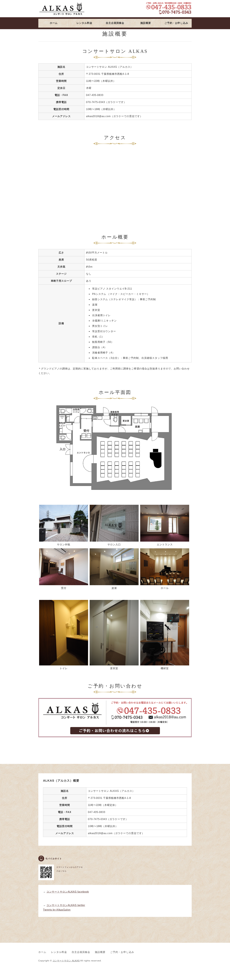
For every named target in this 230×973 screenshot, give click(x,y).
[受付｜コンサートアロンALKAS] (63, 582)
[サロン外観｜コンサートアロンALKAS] (63, 539)
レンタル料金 (84, 23)
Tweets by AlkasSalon (57, 909)
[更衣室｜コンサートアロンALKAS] (114, 663)
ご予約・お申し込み (176, 23)
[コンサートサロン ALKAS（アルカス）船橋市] (115, 738)
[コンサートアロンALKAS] (164, 582)
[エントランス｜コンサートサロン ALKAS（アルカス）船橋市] (164, 539)
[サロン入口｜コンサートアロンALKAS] (114, 539)
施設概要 (145, 23)
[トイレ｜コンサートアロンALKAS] (63, 663)
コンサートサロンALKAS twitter (65, 905)
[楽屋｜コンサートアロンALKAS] (114, 582)
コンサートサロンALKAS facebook (67, 891)
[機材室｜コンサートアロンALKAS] (164, 663)
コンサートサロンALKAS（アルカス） (61, 9)
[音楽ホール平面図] (115, 492)
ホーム (54, 23)
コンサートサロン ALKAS (66, 960)
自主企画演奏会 (115, 23)
